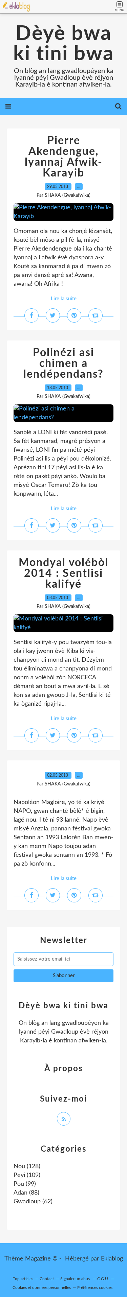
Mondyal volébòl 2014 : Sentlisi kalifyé (63, 573)
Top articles (23, 1279)
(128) (27, 1166)
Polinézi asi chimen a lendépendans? (63, 363)
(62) (33, 1202)
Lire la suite (64, 298)
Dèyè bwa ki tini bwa (63, 44)
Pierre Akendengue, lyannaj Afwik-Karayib (64, 157)
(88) (26, 1193)
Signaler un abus (75, 1279)
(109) (27, 1175)
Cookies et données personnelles (42, 1288)
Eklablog (112, 1259)
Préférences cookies (94, 1288)
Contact (47, 1279)
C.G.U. (103, 1279)
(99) (25, 1184)
